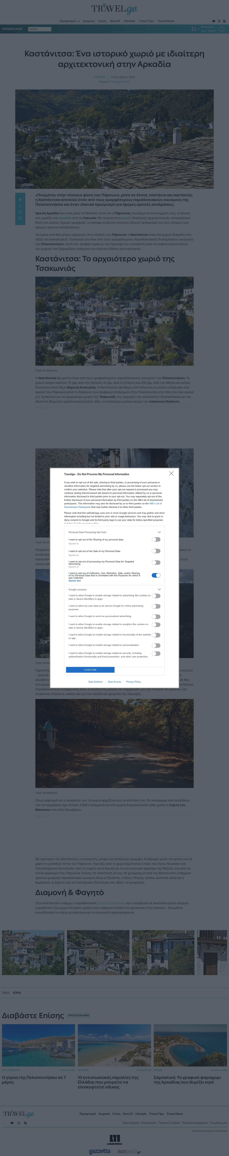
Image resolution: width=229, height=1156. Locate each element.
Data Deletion (95, 681)
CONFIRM (90, 670)
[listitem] (114, 532)
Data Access (114, 681)
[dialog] (114, 578)
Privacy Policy (133, 681)
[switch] (156, 539)
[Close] (172, 474)
